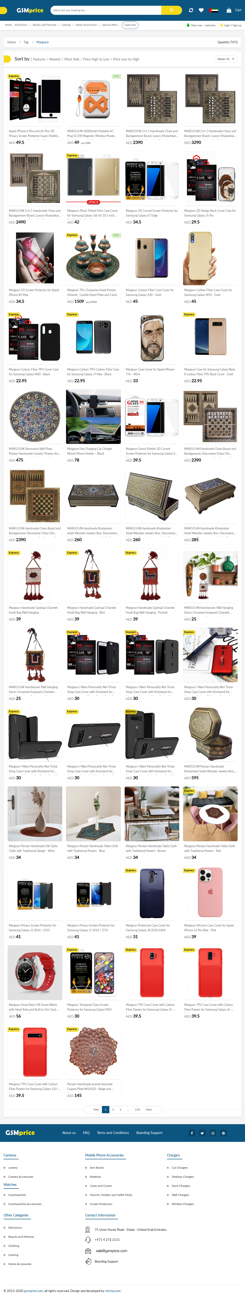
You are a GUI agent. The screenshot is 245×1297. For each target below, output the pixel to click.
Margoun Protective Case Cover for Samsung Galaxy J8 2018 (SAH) (148, 928)
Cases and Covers (101, 1185)
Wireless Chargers (183, 1204)
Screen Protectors (101, 1204)
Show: (221, 59)
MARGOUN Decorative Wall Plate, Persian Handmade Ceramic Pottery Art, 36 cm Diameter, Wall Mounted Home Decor (34, 452)
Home (8, 25)
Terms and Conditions (113, 1133)
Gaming (13, 1254)
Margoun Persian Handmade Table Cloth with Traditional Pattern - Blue (92, 848)
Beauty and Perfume (21, 1236)
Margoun (42, 42)
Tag (25, 42)
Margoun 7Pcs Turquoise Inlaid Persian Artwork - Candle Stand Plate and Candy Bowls (92, 294)
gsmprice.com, (34, 1291)
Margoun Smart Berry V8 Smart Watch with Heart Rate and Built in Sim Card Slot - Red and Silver (33, 1008)
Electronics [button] (21, 25)
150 (137, 1109)
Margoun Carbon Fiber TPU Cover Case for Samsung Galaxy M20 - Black (34, 372)
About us (69, 1133)
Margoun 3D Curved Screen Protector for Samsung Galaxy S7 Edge (152, 213)
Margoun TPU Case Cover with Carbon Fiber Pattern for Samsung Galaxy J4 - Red (150, 1008)
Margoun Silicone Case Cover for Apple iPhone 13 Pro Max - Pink (209, 928)
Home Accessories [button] (86, 25)
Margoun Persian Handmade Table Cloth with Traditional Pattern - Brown (151, 848)
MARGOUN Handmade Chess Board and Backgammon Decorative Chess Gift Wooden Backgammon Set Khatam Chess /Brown (210, 452)
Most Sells (71, 59)
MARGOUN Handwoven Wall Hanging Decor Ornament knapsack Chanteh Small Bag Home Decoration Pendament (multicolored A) (209, 611)
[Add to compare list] (191, 10)
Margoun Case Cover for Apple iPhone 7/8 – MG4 (150, 372)
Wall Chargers (180, 1194)
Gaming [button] (66, 25)
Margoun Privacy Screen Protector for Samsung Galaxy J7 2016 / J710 (91, 928)
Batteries (95, 1176)
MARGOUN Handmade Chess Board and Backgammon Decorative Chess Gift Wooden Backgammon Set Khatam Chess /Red (35, 532)
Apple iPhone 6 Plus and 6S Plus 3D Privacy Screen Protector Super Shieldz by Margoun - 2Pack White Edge (33, 135)
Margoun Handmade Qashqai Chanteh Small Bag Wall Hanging (33, 610)
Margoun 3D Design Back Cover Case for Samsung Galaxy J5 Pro (210, 213)
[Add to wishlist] (201, 10)
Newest (55, 59)
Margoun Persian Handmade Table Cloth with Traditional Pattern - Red (209, 848)
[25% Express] (93, 257)
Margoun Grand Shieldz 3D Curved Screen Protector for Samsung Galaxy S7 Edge (151, 452)
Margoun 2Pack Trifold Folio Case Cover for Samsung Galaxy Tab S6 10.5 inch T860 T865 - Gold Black (92, 214)
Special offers (110, 25)
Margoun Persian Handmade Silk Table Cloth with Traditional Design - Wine (33, 848)
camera (12, 1167)
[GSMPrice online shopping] (30, 10)
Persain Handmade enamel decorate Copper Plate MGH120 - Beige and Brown (89, 1088)
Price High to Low (96, 59)
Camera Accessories (20, 1176)
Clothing (13, 1245)
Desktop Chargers (183, 1176)
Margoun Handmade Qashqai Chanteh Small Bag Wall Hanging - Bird (91, 610)
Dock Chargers (181, 1185)
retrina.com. (113, 1291)
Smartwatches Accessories (24, 1204)
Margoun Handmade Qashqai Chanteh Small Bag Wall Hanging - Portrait (150, 610)
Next (149, 1109)
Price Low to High (126, 59)
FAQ (86, 1133)
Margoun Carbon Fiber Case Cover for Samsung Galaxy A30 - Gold (150, 292)
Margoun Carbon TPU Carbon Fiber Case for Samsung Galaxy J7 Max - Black (93, 372)
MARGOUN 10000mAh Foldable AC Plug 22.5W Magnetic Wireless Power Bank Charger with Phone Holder (90, 135)
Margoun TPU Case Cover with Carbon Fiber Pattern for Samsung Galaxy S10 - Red (33, 1088)
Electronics (15, 1227)
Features (39, 59)
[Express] (35, 98)
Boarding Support (149, 1133)
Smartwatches (17, 1194)
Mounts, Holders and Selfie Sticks (111, 1194)
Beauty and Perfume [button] (44, 25)
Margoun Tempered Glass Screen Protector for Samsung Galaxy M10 (89, 1007)
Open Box (130, 25)
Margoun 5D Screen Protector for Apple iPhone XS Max (34, 292)
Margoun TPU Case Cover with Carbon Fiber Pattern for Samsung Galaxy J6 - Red (208, 1008)
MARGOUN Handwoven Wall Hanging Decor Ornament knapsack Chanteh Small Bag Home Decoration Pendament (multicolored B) (34, 691)
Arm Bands (97, 1167)
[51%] (93, 98)
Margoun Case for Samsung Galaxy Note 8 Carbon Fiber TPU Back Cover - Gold (209, 372)
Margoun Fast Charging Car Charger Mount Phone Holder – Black (89, 451)
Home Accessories (19, 1264)
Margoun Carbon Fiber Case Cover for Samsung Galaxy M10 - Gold (208, 292)
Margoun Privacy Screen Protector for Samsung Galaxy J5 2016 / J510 (32, 928)
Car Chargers (180, 1167)
